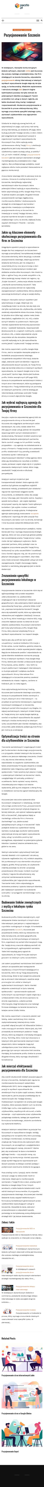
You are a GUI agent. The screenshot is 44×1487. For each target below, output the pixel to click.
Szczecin (19, 930)
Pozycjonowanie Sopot (10, 1451)
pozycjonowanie (8, 80)
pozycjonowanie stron (25, 1272)
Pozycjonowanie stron (25, 1266)
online (28, 71)
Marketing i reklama (22, 30)
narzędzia (34, 514)
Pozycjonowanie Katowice (26, 1246)
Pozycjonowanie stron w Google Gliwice (16, 1413)
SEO (20, 90)
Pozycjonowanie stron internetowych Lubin (18, 1375)
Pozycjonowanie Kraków (26, 1310)
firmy (28, 145)
